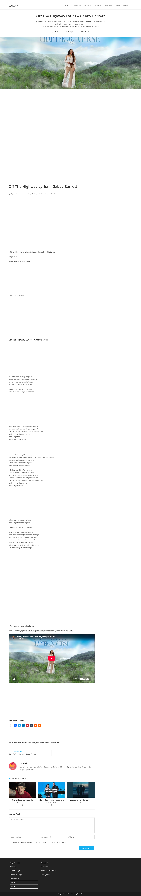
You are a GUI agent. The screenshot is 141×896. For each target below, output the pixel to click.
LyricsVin (14, 5)
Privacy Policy (45, 875)
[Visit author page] (13, 766)
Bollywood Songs (16, 875)
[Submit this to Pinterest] (27, 725)
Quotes (12, 887)
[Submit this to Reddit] (35, 725)
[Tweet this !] (19, 725)
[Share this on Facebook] (15, 725)
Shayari (12, 883)
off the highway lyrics (67, 26)
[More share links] (39, 725)
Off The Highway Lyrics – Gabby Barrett (77, 32)
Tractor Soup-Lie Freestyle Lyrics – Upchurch (22, 801)
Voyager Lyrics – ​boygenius (80, 800)
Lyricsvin (40, 22)
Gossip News (14, 879)
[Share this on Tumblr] (31, 725)
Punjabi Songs (15, 871)
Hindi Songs (41, 631)
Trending (88, 22)
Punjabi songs (32, 631)
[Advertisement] (116, 111)
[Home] (52, 32)
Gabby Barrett (54, 26)
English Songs (79, 22)
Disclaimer (44, 867)
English (50, 631)
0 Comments (98, 22)
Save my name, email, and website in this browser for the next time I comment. (39, 842)
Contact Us (45, 863)
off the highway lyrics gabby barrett (87, 26)
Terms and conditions (48, 871)
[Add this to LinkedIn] (23, 725)
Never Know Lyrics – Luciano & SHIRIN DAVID (51, 801)
